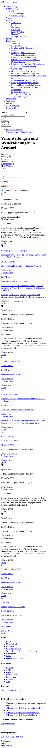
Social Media (11, 675)
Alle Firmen (16, 43)
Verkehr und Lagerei (19, 96)
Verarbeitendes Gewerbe (21, 94)
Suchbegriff (5, 156)
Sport (13, 25)
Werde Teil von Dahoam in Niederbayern (23, 651)
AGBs (8, 670)
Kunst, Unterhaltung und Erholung (25, 83)
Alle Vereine (16, 23)
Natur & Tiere (17, 34)
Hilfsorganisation (18, 27)
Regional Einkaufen (19, 92)
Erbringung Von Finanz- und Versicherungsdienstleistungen (23, 54)
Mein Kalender (12, 644)
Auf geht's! (6, 125)
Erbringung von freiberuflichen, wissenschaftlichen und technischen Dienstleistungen (25, 59)
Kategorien (5, 159)
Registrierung (11, 646)
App (8, 682)
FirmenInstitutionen (11, 40)
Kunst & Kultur (17, 32)
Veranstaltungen (17, 13)
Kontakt (9, 668)
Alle (13, 11)
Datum (4, 173)
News (8, 656)
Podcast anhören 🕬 (14, 658)
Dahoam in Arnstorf (14, 130)
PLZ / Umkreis (7, 166)
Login (8, 642)
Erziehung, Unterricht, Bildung (23, 66)
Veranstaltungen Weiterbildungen (19, 132)
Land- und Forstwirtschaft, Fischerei (26, 85)
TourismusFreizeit (10, 102)
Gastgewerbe (16, 69)
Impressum (10, 672)
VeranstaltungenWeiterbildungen (12, 7)
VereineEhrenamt (10, 19)
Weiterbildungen (18, 16)
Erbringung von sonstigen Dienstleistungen (28, 64)
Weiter (3, 633)
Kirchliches (15, 29)
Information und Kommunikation (24, 80)
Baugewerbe (16, 46)
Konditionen (11, 653)
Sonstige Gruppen (18, 36)
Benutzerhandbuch (13, 649)
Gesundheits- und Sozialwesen (23, 71)
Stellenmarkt (11, 99)
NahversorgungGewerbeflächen (12, 107)
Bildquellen (10, 679)
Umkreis (4, 120)
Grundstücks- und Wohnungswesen (25, 73)
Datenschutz (11, 677)
